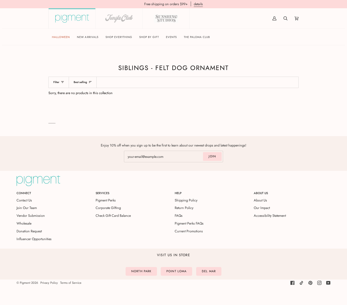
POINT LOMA (176, 271)
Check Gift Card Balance (113, 215)
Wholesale (24, 223)
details (198, 3)
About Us (260, 200)
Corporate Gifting (108, 207)
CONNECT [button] (24, 193)
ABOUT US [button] (261, 193)
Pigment (25, 282)
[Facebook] (292, 283)
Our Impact (262, 207)
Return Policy (184, 207)
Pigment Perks (106, 200)
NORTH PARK (141, 271)
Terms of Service (70, 282)
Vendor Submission (31, 215)
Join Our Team (27, 207)
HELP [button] (178, 193)
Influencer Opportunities (34, 238)
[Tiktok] (301, 283)
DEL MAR (209, 271)
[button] (119, 37)
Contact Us (24, 200)
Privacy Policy (49, 282)
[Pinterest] (310, 283)
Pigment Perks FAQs (189, 223)
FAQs (178, 215)
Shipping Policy (186, 200)
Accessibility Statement (270, 215)
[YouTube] (328, 283)
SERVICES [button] (102, 193)
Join (212, 156)
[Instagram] (319, 283)
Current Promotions (189, 231)
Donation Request (29, 231)
